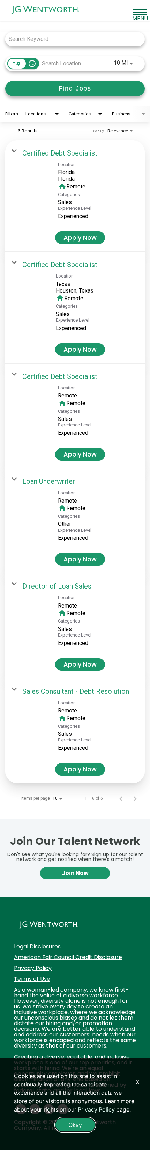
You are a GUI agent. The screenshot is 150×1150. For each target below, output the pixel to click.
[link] (75, 196)
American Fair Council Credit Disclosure (68, 957)
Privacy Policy (33, 968)
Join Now (75, 873)
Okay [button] (75, 1124)
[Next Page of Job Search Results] (135, 798)
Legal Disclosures (37, 946)
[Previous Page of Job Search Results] (121, 798)
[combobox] (71, 38)
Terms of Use (32, 979)
